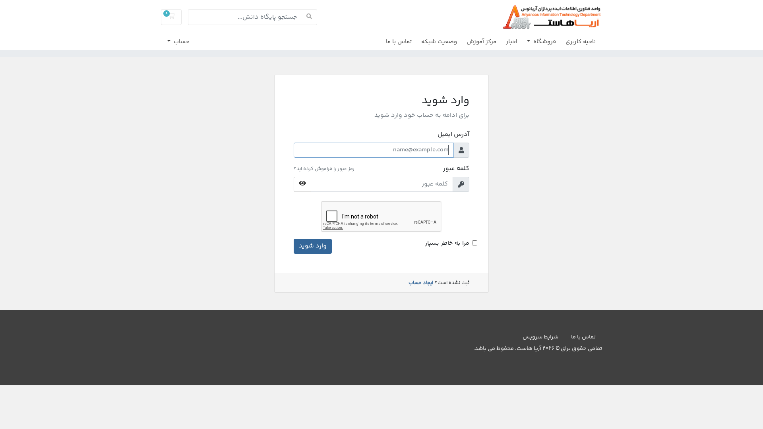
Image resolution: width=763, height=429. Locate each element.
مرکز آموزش (481, 41)
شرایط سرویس (540, 337)
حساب (180, 41)
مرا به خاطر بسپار (447, 243)
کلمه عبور (456, 169)
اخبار (511, 41)
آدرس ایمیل (453, 134)
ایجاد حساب (421, 283)
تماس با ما (399, 41)
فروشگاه (544, 41)
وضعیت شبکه (439, 41)
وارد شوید (313, 246)
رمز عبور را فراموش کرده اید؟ (324, 169)
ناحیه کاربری (580, 41)
